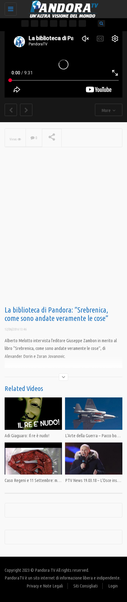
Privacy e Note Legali (45, 585)
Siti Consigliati (85, 585)
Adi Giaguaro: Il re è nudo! (27, 435)
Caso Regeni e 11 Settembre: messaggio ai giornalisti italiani (56, 480)
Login (113, 585)
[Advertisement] (63, 236)
